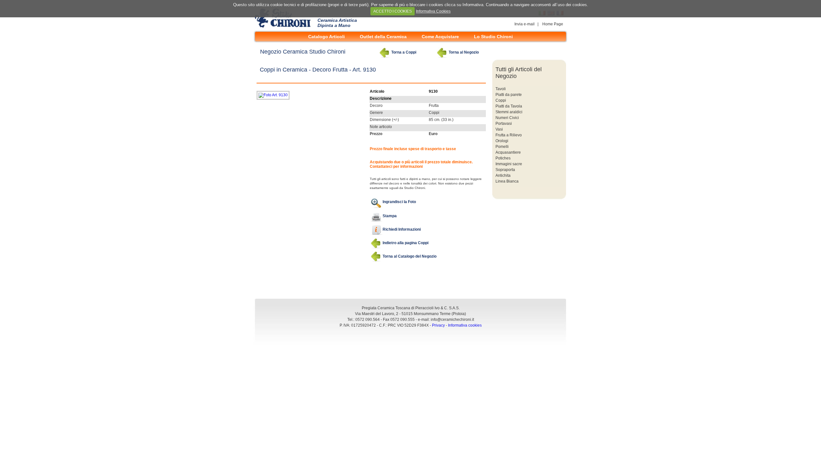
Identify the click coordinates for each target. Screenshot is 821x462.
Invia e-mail (525, 24)
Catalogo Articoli (326, 36)
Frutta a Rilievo (508, 135)
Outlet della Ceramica (383, 36)
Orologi (501, 141)
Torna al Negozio (464, 52)
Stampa (390, 216)
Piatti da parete (508, 94)
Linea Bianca (507, 181)
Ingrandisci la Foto (399, 202)
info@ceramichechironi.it (452, 319)
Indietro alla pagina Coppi (405, 243)
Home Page (552, 24)
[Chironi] (283, 28)
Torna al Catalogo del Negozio (409, 256)
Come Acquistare (440, 36)
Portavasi (503, 123)
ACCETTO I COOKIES (392, 11)
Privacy (438, 325)
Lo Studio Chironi (493, 36)
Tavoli (500, 89)
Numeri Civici (507, 118)
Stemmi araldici (508, 112)
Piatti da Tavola (508, 106)
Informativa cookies (465, 325)
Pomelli (502, 146)
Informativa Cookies (433, 11)
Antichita (503, 175)
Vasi (499, 129)
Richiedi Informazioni (402, 229)
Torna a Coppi (403, 52)
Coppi (500, 100)
